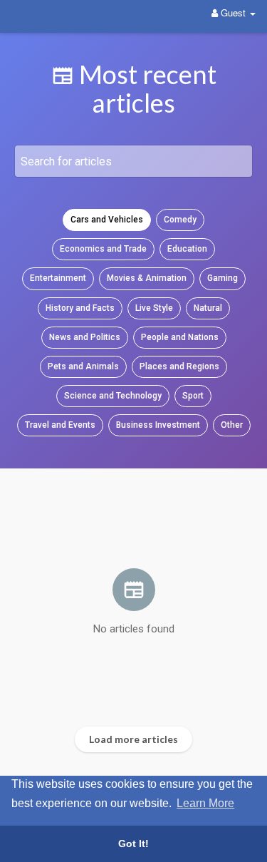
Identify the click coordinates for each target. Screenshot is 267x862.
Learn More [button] (205, 803)
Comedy (180, 220)
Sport (193, 396)
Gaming (222, 278)
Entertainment (58, 278)
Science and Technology (113, 396)
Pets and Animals (83, 366)
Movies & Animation (147, 278)
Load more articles (133, 739)
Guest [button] (233, 12)
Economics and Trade (103, 249)
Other (232, 425)
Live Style (154, 308)
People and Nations (180, 337)
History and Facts (80, 308)
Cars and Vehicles (106, 220)
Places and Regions (179, 366)
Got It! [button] (133, 843)
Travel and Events (60, 425)
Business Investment (158, 425)
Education (187, 249)
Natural (208, 308)
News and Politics (84, 337)
